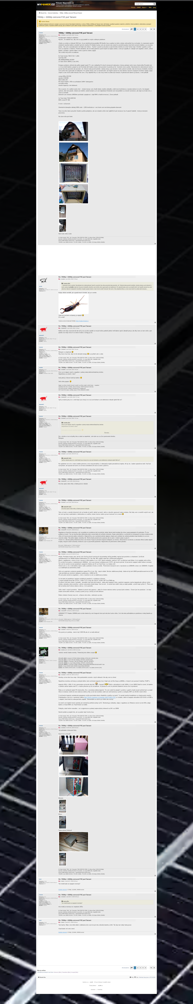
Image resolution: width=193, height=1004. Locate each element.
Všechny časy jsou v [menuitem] (147, 977)
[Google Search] (154, 4)
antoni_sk (41, 657)
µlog (154, 7)
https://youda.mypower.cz (82, 321)
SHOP (139, 7)
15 (151, 29)
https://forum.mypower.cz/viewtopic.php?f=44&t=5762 (99, 697)
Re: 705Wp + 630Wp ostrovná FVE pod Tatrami (75, 277)
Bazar (144, 7)
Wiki (150, 7)
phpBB (91, 982)
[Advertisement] (96, 260)
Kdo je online (41, 970)
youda (40, 286)
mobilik (41, 367)
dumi (40, 879)
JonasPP (41, 534)
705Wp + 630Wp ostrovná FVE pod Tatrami (56, 17)
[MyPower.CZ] (46, 4)
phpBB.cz (100, 985)
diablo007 (41, 335)
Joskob (41, 32)
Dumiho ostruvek (63, 889)
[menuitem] (59, 13)
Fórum (133, 7)
